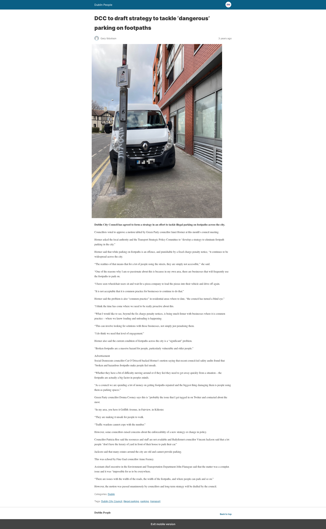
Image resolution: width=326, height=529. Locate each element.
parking (144, 501)
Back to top (226, 514)
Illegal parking (131, 501)
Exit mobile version (163, 524)
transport (155, 501)
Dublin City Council (111, 501)
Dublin (111, 494)
